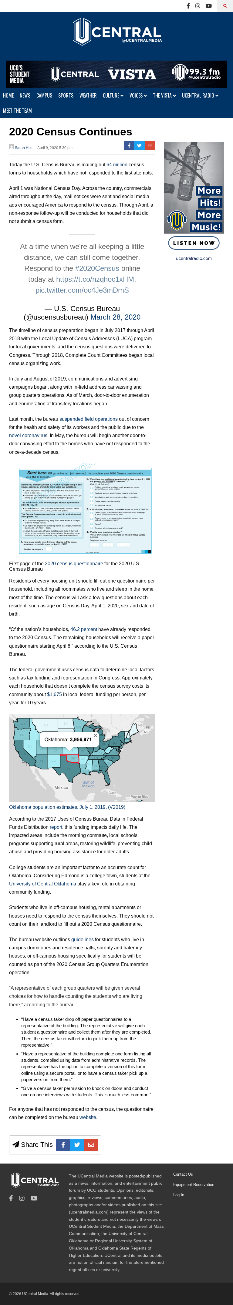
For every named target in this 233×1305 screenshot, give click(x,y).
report (56, 827)
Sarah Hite (23, 148)
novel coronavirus (28, 435)
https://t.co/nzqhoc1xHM (95, 279)
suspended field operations (88, 419)
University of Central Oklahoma (42, 883)
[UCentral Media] (116, 36)
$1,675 (54, 694)
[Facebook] (188, 6)
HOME (8, 95)
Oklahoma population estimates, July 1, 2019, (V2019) (67, 807)
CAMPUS (44, 95)
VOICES (137, 95)
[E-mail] (150, 145)
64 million (116, 164)
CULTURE (111, 95)
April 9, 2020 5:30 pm (55, 148)
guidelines (82, 939)
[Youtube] (209, 6)
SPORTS (65, 95)
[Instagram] (197, 6)
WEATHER (88, 95)
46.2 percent (83, 629)
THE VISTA (163, 95)
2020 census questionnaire (74, 563)
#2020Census (97, 268)
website (87, 1117)
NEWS (25, 95)
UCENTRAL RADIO (198, 95)
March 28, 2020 (115, 317)
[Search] (225, 6)
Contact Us (183, 1174)
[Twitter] (139, 145)
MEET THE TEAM (17, 110)
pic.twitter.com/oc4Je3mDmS (82, 290)
